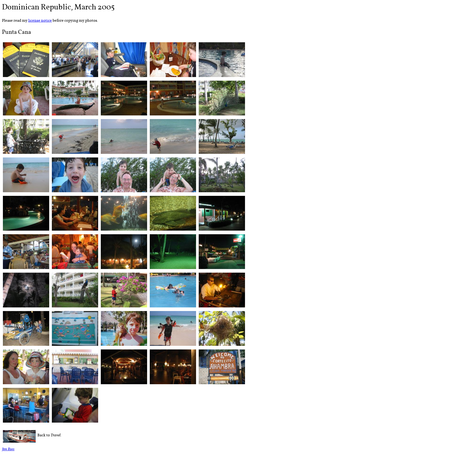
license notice (40, 20)
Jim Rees (8, 449)
